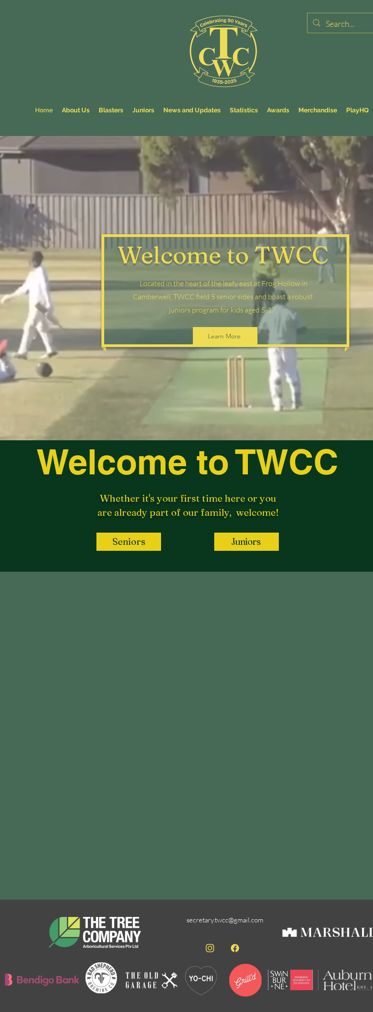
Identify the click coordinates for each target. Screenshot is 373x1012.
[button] (128, 542)
